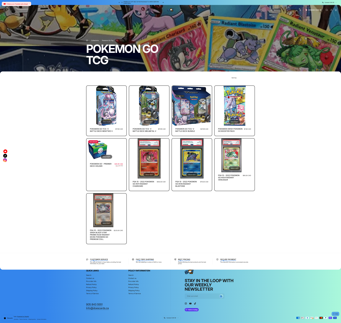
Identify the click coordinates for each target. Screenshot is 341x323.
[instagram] (5, 160)
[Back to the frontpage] (87, 40)
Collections (95, 40)
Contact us (90, 278)
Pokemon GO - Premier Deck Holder (100, 165)
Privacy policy (15, 319)
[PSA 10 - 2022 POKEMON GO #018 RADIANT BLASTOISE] (192, 158)
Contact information (41, 319)
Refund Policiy (91, 284)
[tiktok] (5, 156)
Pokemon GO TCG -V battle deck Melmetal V (144, 130)
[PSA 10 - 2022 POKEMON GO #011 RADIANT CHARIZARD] (149, 158)
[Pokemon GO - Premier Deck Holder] (106, 149)
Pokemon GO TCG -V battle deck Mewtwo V (101, 130)
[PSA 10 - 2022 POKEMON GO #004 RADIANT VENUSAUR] (235, 155)
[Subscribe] (221, 296)
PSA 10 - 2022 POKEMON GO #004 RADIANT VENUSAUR (228, 177)
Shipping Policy (91, 290)
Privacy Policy (91, 287)
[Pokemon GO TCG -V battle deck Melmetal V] (149, 106)
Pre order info (91, 281)
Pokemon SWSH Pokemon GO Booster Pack (230, 130)
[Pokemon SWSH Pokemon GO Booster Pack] (235, 106)
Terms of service (23, 319)
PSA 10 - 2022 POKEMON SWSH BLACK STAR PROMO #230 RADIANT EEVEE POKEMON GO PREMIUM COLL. (100, 234)
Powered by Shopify (23, 316)
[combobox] (329, 2)
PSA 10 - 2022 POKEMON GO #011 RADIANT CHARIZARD (143, 184)
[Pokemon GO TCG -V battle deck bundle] (192, 106)
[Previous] (119, 2)
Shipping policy (32, 319)
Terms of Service (92, 293)
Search (88, 275)
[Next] (163, 2)
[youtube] (5, 151)
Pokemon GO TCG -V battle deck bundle (185, 130)
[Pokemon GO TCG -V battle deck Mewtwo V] (106, 106)
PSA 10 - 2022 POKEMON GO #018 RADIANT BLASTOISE (186, 184)
